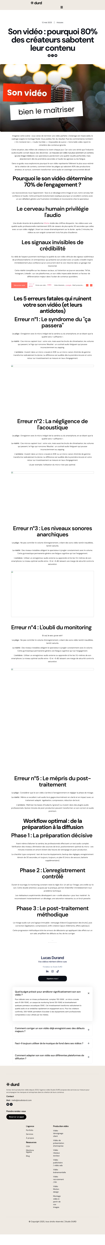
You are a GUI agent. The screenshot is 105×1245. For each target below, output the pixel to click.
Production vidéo (60, 1126)
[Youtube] (55, 55)
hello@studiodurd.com (19, 1100)
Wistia (46, 223)
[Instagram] (52, 55)
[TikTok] (58, 971)
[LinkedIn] (47, 971)
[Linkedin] (49, 55)
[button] (62, 7)
